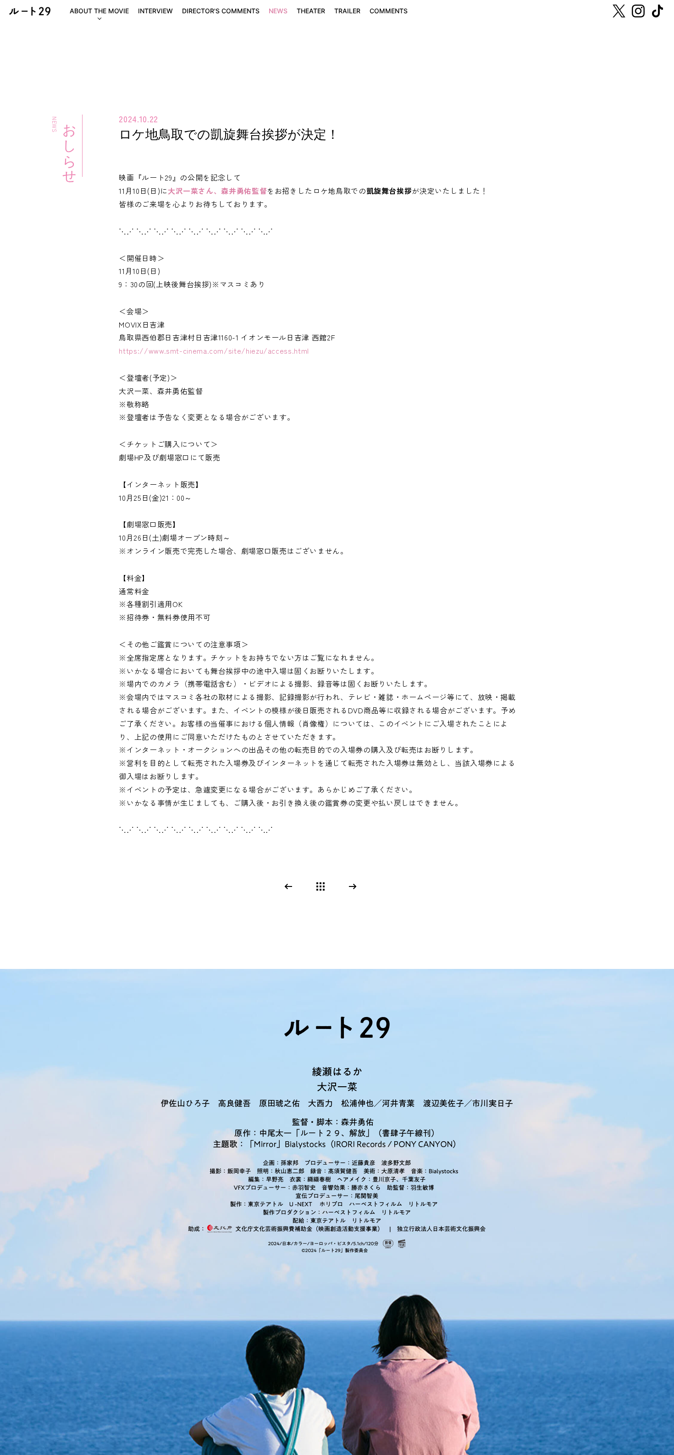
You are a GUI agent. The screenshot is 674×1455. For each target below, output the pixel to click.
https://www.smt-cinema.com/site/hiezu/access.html (214, 350)
